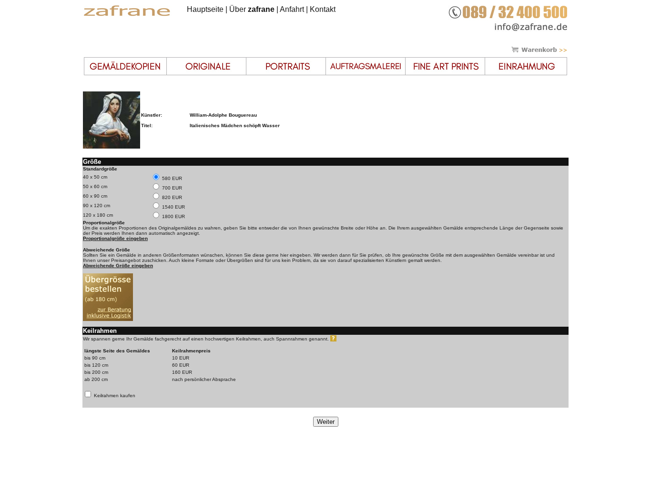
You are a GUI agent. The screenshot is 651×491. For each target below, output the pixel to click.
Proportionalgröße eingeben (115, 238)
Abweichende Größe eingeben (118, 265)
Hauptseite (205, 9)
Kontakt (323, 9)
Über (252, 9)
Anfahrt (292, 9)
